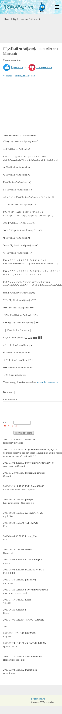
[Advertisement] (31, 33)
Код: (5, 422)
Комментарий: (10, 399)
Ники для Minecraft (25, 75)
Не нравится (44, 67)
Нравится (17, 67)
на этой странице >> (47, 382)
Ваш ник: (8, 392)
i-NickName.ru (38, 699)
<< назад (7, 75)
